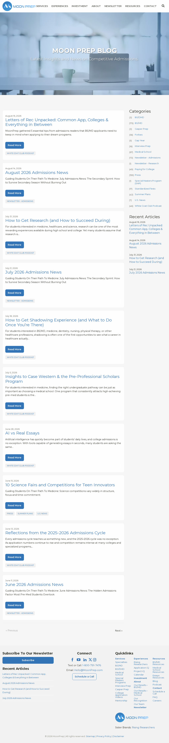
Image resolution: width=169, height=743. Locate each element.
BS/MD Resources (158, 663)
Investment (80, 6)
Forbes (138, 134)
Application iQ (141, 667)
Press (10, 513)
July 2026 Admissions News (16, 698)
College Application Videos (121, 694)
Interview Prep (143, 146)
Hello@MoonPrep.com (88, 670)
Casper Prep (141, 129)
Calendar (139, 674)
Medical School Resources (158, 669)
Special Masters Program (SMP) (148, 182)
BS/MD (138, 123)
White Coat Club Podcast (20, 153)
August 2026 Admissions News (18, 683)
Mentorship (121, 700)
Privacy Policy (104, 736)
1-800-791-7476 (91, 665)
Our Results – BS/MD (141, 686)
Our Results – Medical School (141, 692)
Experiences (59, 6)
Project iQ (139, 671)
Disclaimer (118, 736)
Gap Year (140, 140)
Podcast (157, 684)
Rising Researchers (140, 663)
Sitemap (90, 736)
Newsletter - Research (147, 163)
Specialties (121, 662)
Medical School (143, 152)
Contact (150, 6)
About (96, 6)
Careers (157, 700)
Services (42, 6)
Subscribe (28, 660)
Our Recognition (140, 699)
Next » (118, 630)
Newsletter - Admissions (20, 201)
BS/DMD (139, 117)
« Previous (12, 630)
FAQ (155, 697)
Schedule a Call (84, 676)
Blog (155, 681)
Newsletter (113, 6)
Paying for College (144, 169)
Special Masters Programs (120, 680)
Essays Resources (158, 676)
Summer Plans (25, 513)
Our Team (139, 704)
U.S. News (42, 513)
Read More (14, 145)
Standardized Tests (145, 188)
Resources (132, 6)
